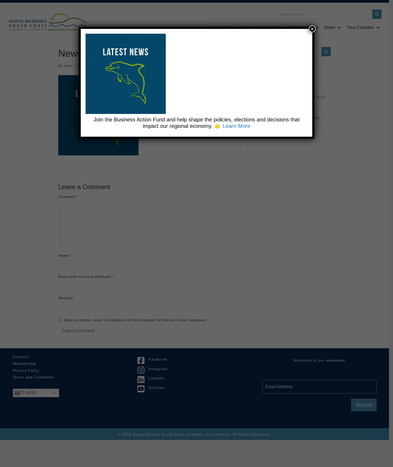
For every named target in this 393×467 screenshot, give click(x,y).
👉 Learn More (232, 126)
